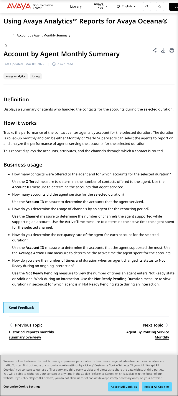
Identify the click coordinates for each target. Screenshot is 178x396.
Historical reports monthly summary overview (31, 335)
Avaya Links (99, 6)
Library (76, 6)
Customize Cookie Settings (21, 386)
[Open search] (147, 6)
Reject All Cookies (156, 387)
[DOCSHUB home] (31, 6)
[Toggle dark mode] (160, 6)
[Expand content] (6, 46)
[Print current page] (172, 51)
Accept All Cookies (124, 387)
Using (36, 76)
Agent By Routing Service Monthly (147, 335)
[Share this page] (154, 50)
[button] (21, 307)
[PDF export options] (163, 50)
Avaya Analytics (15, 76)
